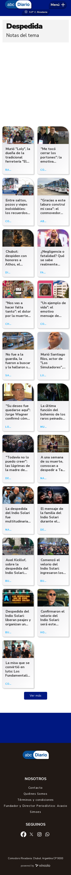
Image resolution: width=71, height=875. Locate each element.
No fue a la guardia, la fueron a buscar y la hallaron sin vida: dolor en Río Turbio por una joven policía (17, 369)
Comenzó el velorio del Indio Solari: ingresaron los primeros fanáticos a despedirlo (51, 573)
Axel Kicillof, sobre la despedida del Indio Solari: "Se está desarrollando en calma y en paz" (16, 575)
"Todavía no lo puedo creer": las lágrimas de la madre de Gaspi (17, 466)
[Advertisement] (35, 83)
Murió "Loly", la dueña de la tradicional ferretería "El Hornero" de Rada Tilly (17, 159)
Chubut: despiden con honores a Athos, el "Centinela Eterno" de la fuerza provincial (16, 266)
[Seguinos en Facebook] (23, 834)
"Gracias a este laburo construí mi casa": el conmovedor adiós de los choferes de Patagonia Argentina (53, 215)
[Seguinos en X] (31, 834)
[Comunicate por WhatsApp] (47, 834)
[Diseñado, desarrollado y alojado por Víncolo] (42, 866)
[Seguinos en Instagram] (39, 834)
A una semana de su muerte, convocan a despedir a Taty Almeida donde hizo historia (53, 468)
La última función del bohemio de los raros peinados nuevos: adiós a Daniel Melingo (52, 416)
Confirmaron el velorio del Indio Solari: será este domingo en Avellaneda (52, 622)
